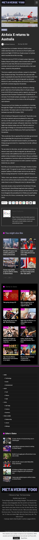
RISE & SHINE (7, 416)
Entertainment (7, 291)
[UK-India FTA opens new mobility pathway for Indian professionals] (10, 243)
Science (7, 409)
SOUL (5, 402)
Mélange (6, 345)
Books (6, 381)
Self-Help (7, 405)
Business (4, 29)
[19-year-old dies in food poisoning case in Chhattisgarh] (7, 441)
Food (6, 392)
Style (22, 309)
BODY (5, 388)
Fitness (7, 395)
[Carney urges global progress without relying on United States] (10, 262)
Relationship (8, 419)
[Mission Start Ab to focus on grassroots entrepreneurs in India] (28, 350)
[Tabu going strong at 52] (10, 295)
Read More (24, 538)
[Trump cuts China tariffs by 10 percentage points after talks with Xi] (28, 262)
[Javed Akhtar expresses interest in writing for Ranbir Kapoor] (7, 448)
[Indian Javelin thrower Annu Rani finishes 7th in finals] (28, 331)
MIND (5, 375)
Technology (24, 345)
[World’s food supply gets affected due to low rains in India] (7, 456)
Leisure (6, 327)
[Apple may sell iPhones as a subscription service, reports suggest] (28, 313)
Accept (16, 538)
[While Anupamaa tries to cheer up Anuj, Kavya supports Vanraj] (28, 295)
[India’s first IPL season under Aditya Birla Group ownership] (28, 243)
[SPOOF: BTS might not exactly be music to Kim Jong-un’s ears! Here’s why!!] (10, 331)
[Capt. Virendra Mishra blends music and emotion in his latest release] (10, 350)
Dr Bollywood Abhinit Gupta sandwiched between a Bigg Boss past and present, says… (22, 471)
